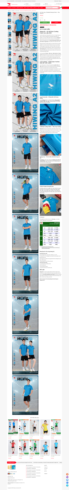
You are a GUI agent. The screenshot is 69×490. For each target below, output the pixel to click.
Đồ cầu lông (17, 10)
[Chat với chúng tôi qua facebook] (67, 480)
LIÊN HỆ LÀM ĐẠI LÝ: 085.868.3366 (48, 25)
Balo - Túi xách (30, 7)
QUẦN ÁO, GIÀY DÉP (20, 7)
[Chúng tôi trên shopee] (67, 474)
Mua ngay (56, 22)
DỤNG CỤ (35, 7)
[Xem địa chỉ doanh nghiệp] (67, 485)
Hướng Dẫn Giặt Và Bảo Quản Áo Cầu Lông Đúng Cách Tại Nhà (39, 462)
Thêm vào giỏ (45, 22)
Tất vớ (25, 7)
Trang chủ (9, 7)
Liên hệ (42, 7)
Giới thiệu (14, 7)
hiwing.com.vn (42, 280)
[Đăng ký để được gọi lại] (67, 477)
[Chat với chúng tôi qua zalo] (67, 483)
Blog (39, 7)
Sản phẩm (13, 10)
